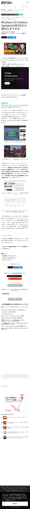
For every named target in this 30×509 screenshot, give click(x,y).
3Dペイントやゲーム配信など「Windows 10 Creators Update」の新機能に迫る (14, 328)
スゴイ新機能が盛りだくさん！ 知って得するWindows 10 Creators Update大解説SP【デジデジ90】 (14, 323)
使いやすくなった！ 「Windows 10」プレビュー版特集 (12, 315)
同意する (15, 503)
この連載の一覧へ (16, 299)
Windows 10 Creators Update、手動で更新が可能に (11, 317)
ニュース (13, 487)
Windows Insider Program (9, 257)
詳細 (7, 500)
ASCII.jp (9, 490)
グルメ (15, 6)
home (4, 9)
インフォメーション (23, 488)
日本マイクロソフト (7, 260)
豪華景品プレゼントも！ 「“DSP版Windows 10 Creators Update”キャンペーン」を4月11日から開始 (12, 320)
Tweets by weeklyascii (4, 386)
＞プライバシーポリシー (15, 506)
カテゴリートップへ (15, 285)
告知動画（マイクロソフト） (9, 255)
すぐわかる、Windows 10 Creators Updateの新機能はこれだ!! (14, 325)
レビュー (7, 487)
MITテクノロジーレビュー (19, 490)
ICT (16, 488)
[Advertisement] (15, 342)
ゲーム (5, 6)
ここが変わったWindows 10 (6, 313)
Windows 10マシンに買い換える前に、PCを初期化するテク (13, 309)
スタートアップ (11, 488)
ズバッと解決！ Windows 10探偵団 (9, 14)
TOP (3, 487)
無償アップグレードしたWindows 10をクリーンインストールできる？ (14, 307)
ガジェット (10, 9)
